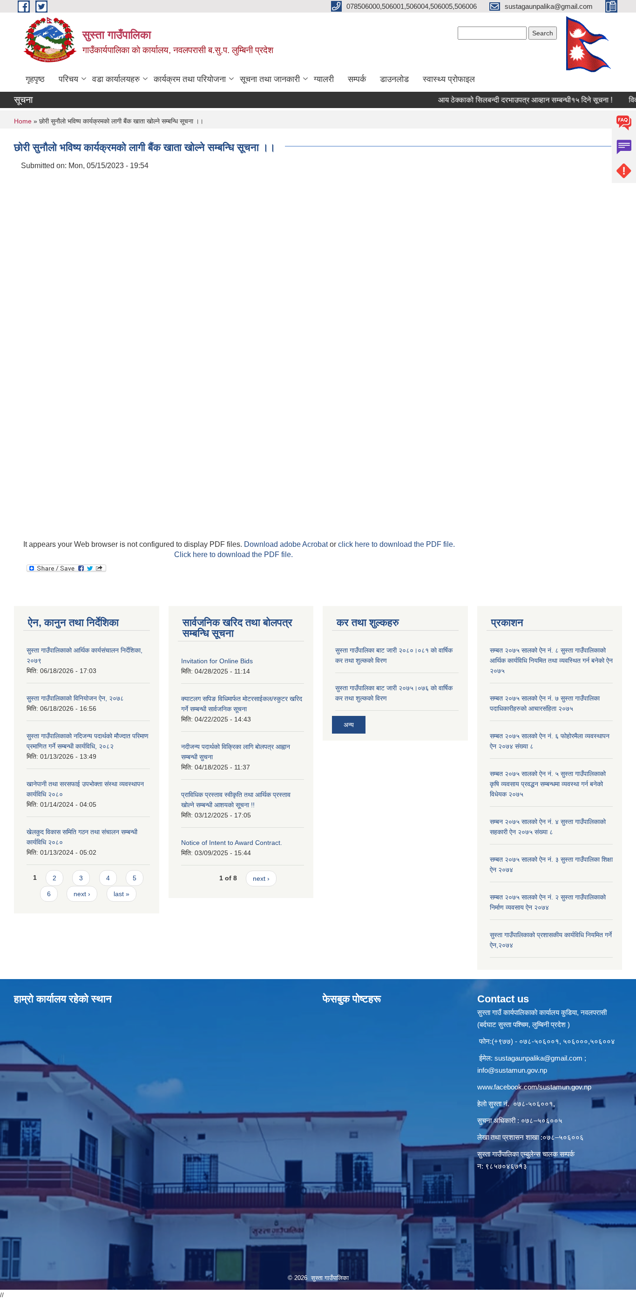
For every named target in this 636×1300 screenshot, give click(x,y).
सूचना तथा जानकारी (270, 79)
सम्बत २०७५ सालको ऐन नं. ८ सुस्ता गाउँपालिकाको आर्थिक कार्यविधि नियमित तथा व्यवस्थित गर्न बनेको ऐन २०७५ (551, 660)
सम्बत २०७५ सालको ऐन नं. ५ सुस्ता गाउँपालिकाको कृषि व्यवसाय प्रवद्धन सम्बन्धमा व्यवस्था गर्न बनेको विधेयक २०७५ (548, 784)
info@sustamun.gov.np (512, 1070)
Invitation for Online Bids (217, 661)
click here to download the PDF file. (396, 544)
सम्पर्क (357, 79)
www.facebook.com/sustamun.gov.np (534, 1087)
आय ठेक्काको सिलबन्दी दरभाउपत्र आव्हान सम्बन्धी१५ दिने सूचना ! (506, 100)
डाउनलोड (394, 79)
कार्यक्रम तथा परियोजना (190, 79)
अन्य (349, 724)
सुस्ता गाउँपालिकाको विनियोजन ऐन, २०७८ (75, 698)
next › (82, 894)
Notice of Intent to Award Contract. (231, 842)
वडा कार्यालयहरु (116, 79)
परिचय (68, 79)
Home (23, 121)
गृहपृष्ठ (35, 79)
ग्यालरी (324, 79)
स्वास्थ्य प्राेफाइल (449, 79)
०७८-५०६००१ (533, 1104)
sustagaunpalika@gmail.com (538, 1058)
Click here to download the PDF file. (233, 554)
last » (121, 894)
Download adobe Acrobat (287, 544)
